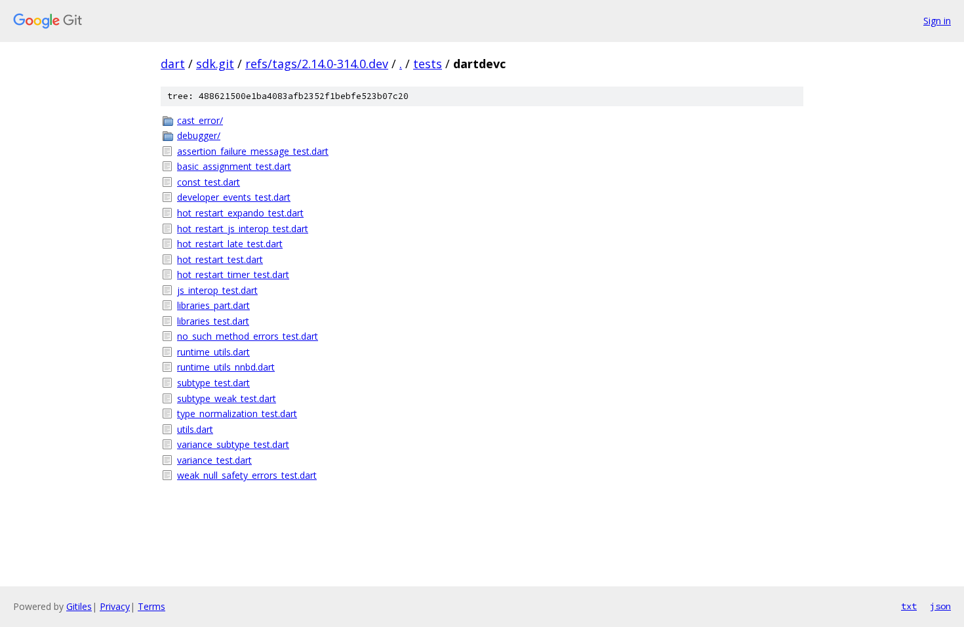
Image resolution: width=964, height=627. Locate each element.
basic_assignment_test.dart (234, 166)
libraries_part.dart (213, 305)
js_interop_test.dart (217, 290)
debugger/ (198, 135)
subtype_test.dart (213, 382)
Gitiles (79, 606)
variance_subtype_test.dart (233, 444)
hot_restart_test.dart (220, 259)
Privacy (115, 606)
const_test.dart (208, 182)
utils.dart (195, 429)
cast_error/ (200, 120)
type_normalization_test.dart (237, 413)
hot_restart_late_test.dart (230, 243)
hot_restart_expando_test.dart (240, 213)
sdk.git (215, 63)
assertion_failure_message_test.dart (253, 151)
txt (909, 606)
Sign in (937, 20)
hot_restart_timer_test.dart (233, 274)
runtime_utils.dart (213, 352)
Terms (151, 606)
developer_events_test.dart (234, 197)
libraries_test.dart (213, 321)
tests (427, 63)
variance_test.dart (214, 460)
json (940, 606)
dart (173, 63)
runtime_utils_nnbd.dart (226, 367)
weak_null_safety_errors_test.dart (247, 475)
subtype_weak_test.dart (226, 398)
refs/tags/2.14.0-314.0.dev (316, 63)
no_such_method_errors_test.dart (247, 336)
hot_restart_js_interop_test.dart (242, 228)
